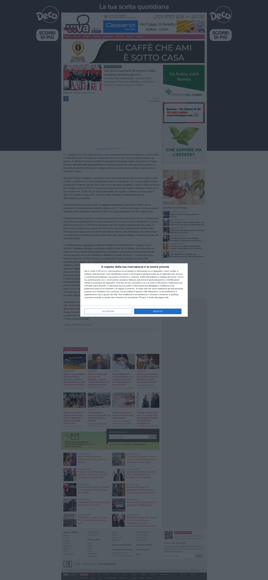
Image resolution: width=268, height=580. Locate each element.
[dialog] (134, 290)
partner (104, 271)
